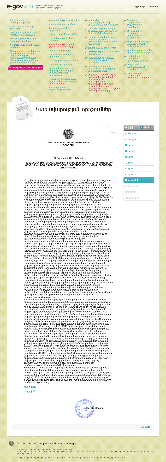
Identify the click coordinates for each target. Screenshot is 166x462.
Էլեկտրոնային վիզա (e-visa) (102, 48)
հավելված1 (30, 387)
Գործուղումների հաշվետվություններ (59, 88)
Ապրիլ (129, 151)
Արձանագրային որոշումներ (63, 34)
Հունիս (129, 162)
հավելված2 (30, 391)
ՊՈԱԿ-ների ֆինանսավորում (64, 60)
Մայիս (129, 157)
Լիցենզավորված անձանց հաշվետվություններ (23, 40)
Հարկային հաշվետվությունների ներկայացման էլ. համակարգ (103, 22)
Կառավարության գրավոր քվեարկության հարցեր (62, 45)
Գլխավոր (139, 6)
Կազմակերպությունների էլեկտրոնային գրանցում (140, 51)
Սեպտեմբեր (132, 180)
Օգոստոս (130, 174)
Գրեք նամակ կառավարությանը (20, 21)
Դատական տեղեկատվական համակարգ (136, 67)
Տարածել (146, 427)
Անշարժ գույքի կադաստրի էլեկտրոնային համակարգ (134, 34)
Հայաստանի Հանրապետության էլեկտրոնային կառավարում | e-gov (36, 7)
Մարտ (129, 145)
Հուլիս (129, 168)
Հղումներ (152, 6)
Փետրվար (131, 139)
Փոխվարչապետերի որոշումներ (59, 29)
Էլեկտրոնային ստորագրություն (27, 67)
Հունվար (130, 133)
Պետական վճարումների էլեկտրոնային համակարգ (134, 23)
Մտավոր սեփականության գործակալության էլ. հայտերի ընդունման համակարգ (103, 31)
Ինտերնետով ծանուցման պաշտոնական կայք (137, 58)
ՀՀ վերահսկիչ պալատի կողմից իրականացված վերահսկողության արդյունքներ (61, 71)
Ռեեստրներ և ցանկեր (61, 64)
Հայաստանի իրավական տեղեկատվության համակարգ (101, 60)
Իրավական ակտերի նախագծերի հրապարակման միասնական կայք (103, 68)
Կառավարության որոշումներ (64, 20)
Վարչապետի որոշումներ (62, 24)
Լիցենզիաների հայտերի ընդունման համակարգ (23, 33)
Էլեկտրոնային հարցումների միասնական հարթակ (138, 75)
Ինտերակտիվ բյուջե (60, 50)
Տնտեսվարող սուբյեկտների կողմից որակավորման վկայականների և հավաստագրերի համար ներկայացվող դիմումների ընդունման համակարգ (25, 57)
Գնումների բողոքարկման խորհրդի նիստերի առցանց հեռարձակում (63, 81)
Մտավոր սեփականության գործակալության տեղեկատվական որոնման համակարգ (102, 40)
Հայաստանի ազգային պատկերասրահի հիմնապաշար (138, 44)
